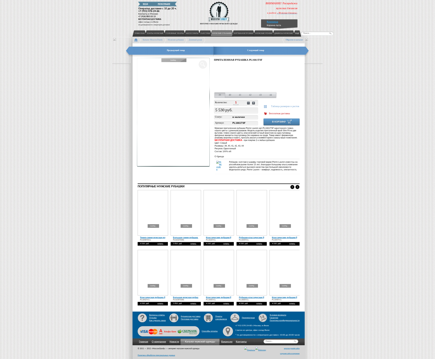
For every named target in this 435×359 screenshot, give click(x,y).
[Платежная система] (260, 350)
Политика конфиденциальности (285, 320)
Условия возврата (278, 315)
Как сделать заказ (157, 320)
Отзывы (153, 318)
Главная (143, 341)
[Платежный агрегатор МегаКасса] (249, 350)
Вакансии (226, 341)
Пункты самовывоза (221, 317)
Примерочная (248, 318)
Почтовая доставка (189, 319)
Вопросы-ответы (157, 315)
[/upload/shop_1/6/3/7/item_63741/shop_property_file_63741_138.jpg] (244, 77)
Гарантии (274, 318)
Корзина (272, 22)
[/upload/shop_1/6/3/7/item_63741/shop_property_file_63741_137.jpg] (222, 77)
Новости (174, 341)
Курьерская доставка (190, 316)
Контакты (241, 341)
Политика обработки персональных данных (156, 355)
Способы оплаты (210, 331)
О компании (159, 341)
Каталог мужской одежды (200, 341)
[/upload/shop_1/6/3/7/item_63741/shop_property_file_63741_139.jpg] (266, 77)
